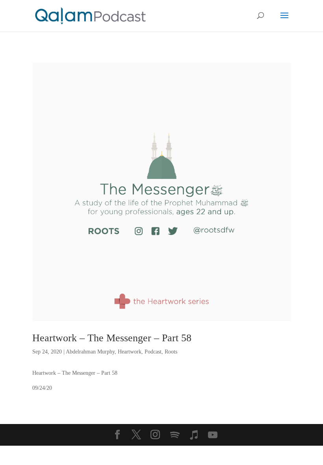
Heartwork (129, 352)
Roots (171, 352)
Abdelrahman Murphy (90, 352)
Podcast (153, 352)
